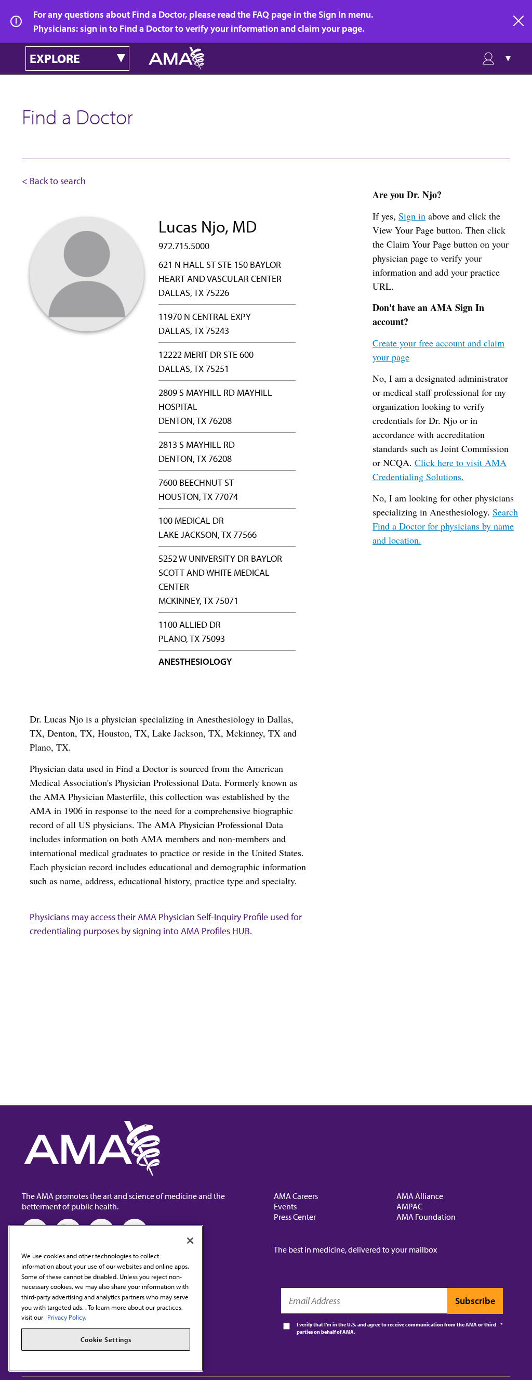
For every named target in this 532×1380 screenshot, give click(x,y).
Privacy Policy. (66, 1317)
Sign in (411, 216)
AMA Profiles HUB (215, 931)
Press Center (295, 1216)
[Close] (190, 1240)
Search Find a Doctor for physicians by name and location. (445, 526)
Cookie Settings (106, 1339)
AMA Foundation (426, 1216)
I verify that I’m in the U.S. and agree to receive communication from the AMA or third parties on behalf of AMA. (396, 1328)
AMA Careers (296, 1196)
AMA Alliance (419, 1196)
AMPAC (409, 1206)
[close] (519, 21)
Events (285, 1206)
